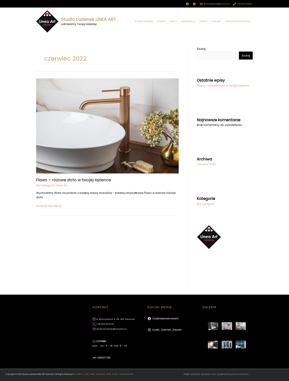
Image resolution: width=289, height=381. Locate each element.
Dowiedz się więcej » (49, 206)
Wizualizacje (188, 21)
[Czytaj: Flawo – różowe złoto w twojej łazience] (107, 126)
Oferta (203, 21)
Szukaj (201, 49)
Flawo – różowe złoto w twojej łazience (73, 180)
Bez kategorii (44, 185)
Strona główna (144, 21)
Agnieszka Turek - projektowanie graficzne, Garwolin (225, 374)
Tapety (173, 21)
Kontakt (216, 21)
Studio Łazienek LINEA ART (88, 19)
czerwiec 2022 (206, 164)
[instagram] (194, 4)
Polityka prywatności (238, 21)
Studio (161, 21)
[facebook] (187, 4)
